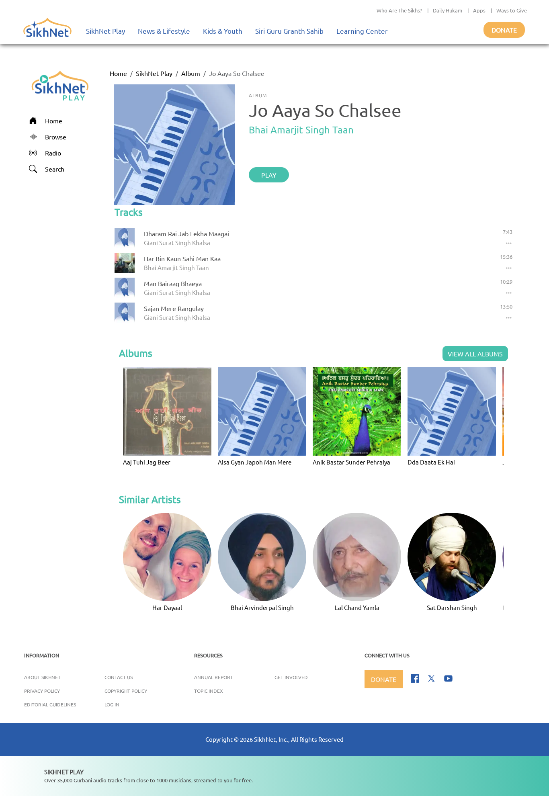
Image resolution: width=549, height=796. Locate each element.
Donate (504, 30)
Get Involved (291, 677)
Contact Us (118, 677)
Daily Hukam (447, 10)
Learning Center (362, 31)
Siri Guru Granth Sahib (289, 31)
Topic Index (208, 691)
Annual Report (213, 677)
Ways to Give (511, 10)
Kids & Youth (222, 31)
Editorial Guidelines (50, 704)
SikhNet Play (105, 31)
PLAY (269, 175)
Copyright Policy (125, 691)
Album (190, 73)
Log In (111, 704)
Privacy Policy (42, 691)
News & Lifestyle (164, 31)
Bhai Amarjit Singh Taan (301, 129)
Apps (479, 10)
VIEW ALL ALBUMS (475, 354)
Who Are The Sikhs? (399, 10)
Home (118, 73)
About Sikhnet (42, 677)
